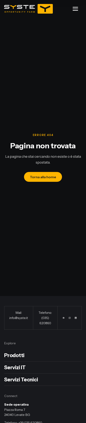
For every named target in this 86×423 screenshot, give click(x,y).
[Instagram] (70, 318)
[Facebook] (63, 318)
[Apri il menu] (77, 8)
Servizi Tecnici (21, 380)
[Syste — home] (28, 9)
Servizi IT (15, 367)
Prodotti (14, 355)
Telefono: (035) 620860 (45, 318)
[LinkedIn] (76, 318)
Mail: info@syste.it (18, 315)
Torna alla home (43, 177)
